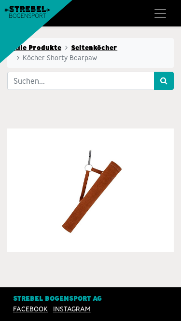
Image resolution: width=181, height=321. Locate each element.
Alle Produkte (37, 47)
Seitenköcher (94, 47)
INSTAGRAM (72, 309)
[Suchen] (164, 81)
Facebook (30, 309)
